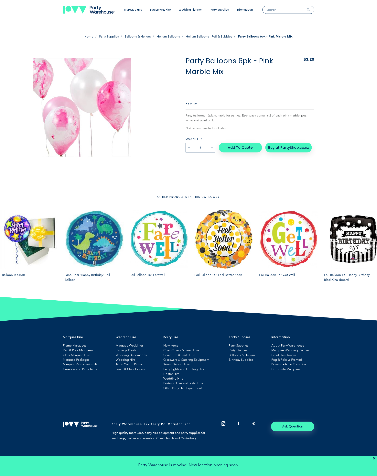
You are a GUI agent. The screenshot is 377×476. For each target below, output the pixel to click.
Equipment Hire (160, 10)
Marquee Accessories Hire (81, 364)
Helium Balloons (168, 36)
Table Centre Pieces (129, 364)
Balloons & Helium (138, 36)
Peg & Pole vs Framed (286, 360)
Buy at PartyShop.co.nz (288, 147)
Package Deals (126, 350)
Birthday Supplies (241, 360)
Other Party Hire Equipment (182, 388)
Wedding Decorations (131, 355)
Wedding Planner (190, 10)
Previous (6, 245)
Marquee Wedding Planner (290, 350)
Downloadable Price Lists (289, 364)
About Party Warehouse (287, 346)
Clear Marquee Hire (76, 355)
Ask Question (292, 426)
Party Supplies (219, 10)
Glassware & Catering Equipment (186, 360)
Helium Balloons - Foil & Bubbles (209, 36)
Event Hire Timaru (283, 355)
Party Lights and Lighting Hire (183, 369)
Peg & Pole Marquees (78, 350)
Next (371, 245)
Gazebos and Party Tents (80, 369)
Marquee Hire (133, 10)
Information (245, 10)
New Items (170, 346)
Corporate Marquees (285, 369)
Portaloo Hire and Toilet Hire (183, 383)
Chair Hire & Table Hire (179, 355)
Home (88, 36)
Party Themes (238, 350)
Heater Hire (171, 374)
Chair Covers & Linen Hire (181, 350)
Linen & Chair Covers (130, 369)
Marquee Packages (76, 360)
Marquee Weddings (130, 346)
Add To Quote (240, 147)
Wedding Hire (125, 360)
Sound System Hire (176, 364)
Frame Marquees (74, 346)
